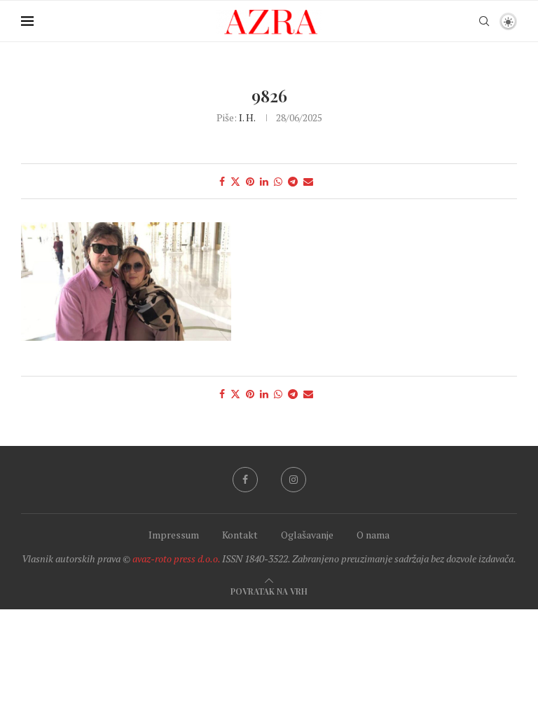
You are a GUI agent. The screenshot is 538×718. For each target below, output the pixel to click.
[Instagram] (293, 479)
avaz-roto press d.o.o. (176, 558)
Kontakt (240, 534)
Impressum (174, 534)
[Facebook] (245, 479)
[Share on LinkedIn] (264, 181)
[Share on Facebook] (222, 181)
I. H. (247, 117)
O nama (373, 534)
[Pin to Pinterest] (250, 181)
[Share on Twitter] (235, 181)
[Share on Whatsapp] (278, 181)
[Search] (484, 21)
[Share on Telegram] (293, 181)
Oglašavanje (307, 534)
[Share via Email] (308, 181)
